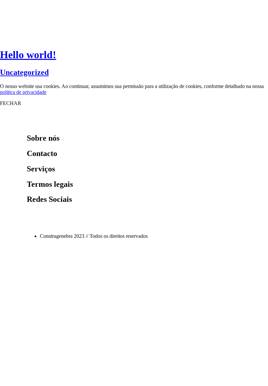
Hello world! (28, 55)
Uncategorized (24, 72)
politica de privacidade (23, 92)
